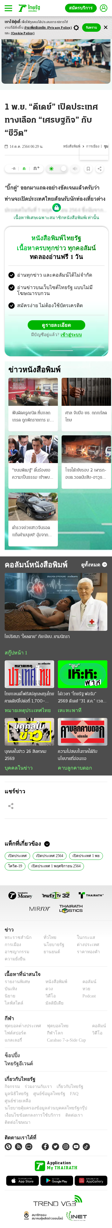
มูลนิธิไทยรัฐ (93, 1089)
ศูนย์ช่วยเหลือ (61, 1096)
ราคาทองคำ (86, 954)
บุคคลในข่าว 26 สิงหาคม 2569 (25, 757)
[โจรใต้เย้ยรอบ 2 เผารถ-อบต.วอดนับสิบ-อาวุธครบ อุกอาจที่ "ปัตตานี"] (86, 450)
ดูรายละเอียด (56, 325)
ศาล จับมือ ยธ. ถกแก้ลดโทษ (86, 417)
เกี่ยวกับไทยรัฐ (65, 1089)
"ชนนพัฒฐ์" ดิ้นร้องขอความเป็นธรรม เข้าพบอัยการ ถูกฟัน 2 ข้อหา (31, 475)
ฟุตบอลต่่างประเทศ (21, 1028)
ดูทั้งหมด (91, 565)
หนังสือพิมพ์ (72, 146)
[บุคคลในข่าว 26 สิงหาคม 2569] (29, 733)
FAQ (41, 1096)
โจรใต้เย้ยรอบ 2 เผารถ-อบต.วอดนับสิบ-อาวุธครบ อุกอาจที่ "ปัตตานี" (85, 475)
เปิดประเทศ (16, 857)
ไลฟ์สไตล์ (13, 1005)
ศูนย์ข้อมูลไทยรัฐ (19, 1096)
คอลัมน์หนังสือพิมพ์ (33, 565)
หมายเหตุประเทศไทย (24, 711)
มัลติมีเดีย (52, 1005)
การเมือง (93, 146)
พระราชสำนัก (16, 939)
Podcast (88, 998)
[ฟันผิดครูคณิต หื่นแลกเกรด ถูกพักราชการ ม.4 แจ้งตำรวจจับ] (33, 392)
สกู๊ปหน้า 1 (15, 653)
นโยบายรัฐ (52, 946)
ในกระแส (83, 939)
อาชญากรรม (16, 954)
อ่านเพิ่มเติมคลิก (48, 28)
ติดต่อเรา (66, 1110)
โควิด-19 (14, 868)
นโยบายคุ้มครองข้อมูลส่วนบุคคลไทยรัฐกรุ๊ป (41, 1103)
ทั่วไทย (48, 939)
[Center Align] (105, 27)
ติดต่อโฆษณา (89, 1110)
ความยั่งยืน (14, 961)
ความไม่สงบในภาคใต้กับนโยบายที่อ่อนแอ (77, 757)
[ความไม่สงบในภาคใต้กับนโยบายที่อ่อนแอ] (82, 733)
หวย (83, 991)
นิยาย (9, 998)
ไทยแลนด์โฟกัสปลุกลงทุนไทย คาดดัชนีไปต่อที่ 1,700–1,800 (29, 699)
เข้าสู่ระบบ (70, 335)
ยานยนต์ (50, 954)
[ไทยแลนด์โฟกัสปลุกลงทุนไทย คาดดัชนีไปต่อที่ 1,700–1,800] (29, 675)
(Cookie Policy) (23, 33)
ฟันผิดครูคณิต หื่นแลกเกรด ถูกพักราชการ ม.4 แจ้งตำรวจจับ (32, 417)
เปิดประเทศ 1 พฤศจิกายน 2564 (54, 868)
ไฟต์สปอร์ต (14, 1035)
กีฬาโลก (50, 1035)
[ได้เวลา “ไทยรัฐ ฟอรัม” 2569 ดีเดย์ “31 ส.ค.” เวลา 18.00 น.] (82, 675)
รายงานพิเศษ (16, 984)
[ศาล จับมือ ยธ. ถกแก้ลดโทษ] (86, 392)
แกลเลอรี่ (13, 1042)
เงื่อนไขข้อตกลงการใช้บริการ (29, 1110)
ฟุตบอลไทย (52, 1028)
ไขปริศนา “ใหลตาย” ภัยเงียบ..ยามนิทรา (37, 637)
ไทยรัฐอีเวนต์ (17, 1065)
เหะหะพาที (67, 711)
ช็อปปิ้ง (11, 1057)
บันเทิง (10, 991)
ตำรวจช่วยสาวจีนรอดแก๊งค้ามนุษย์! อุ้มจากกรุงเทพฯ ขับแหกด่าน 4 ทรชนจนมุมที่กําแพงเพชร (32, 532)
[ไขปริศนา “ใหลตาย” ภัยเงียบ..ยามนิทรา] (56, 602)
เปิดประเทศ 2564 (47, 857)
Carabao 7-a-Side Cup (65, 1042)
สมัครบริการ (82, 8)
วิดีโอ (48, 998)
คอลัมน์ (86, 984)
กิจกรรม (12, 1089)
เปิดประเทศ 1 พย (82, 857)
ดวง (47, 991)
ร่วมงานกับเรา (36, 1089)
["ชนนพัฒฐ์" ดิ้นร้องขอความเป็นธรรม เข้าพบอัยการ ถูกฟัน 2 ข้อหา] (33, 450)
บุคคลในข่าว (16, 769)
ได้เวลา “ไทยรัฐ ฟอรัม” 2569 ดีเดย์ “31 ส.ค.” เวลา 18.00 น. (81, 699)
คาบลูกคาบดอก (73, 769)
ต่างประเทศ (85, 946)
